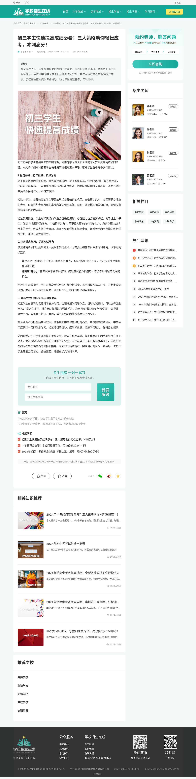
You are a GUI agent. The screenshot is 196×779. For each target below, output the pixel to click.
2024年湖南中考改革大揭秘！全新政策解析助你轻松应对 (83, 573)
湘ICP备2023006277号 (52, 769)
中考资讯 (154, 221)
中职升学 (169, 221)
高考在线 (96, 11)
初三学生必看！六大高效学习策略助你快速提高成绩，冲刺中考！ (158, 258)
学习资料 (150, 11)
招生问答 (132, 11)
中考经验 (169, 212)
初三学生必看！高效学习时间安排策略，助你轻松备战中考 (158, 312)
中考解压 (139, 212)
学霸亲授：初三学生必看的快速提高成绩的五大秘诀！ (158, 250)
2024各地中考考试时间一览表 (65, 543)
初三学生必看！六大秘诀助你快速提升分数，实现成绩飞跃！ (158, 265)
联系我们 (89, 749)
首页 (27, 2)
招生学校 (114, 11)
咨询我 (173, 106)
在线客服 (89, 753)
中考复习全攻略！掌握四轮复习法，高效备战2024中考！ (55, 423)
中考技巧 (57, 23)
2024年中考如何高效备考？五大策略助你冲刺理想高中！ (83, 514)
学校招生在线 (29, 23)
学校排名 (64, 758)
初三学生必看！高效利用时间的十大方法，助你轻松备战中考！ (158, 320)
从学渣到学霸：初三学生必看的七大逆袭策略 (48, 418)
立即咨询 (155, 64)
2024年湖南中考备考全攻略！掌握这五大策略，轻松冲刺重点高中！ (61, 451)
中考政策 (139, 221)
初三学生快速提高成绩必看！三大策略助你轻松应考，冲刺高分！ (59, 439)
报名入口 (176, 11)
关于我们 (89, 744)
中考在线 (77, 11)
